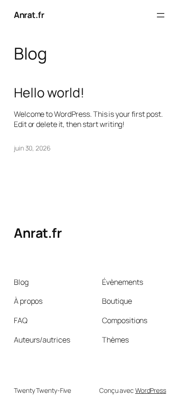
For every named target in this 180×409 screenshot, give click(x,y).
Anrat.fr (29, 14)
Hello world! (49, 92)
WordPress (150, 390)
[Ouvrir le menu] (160, 15)
